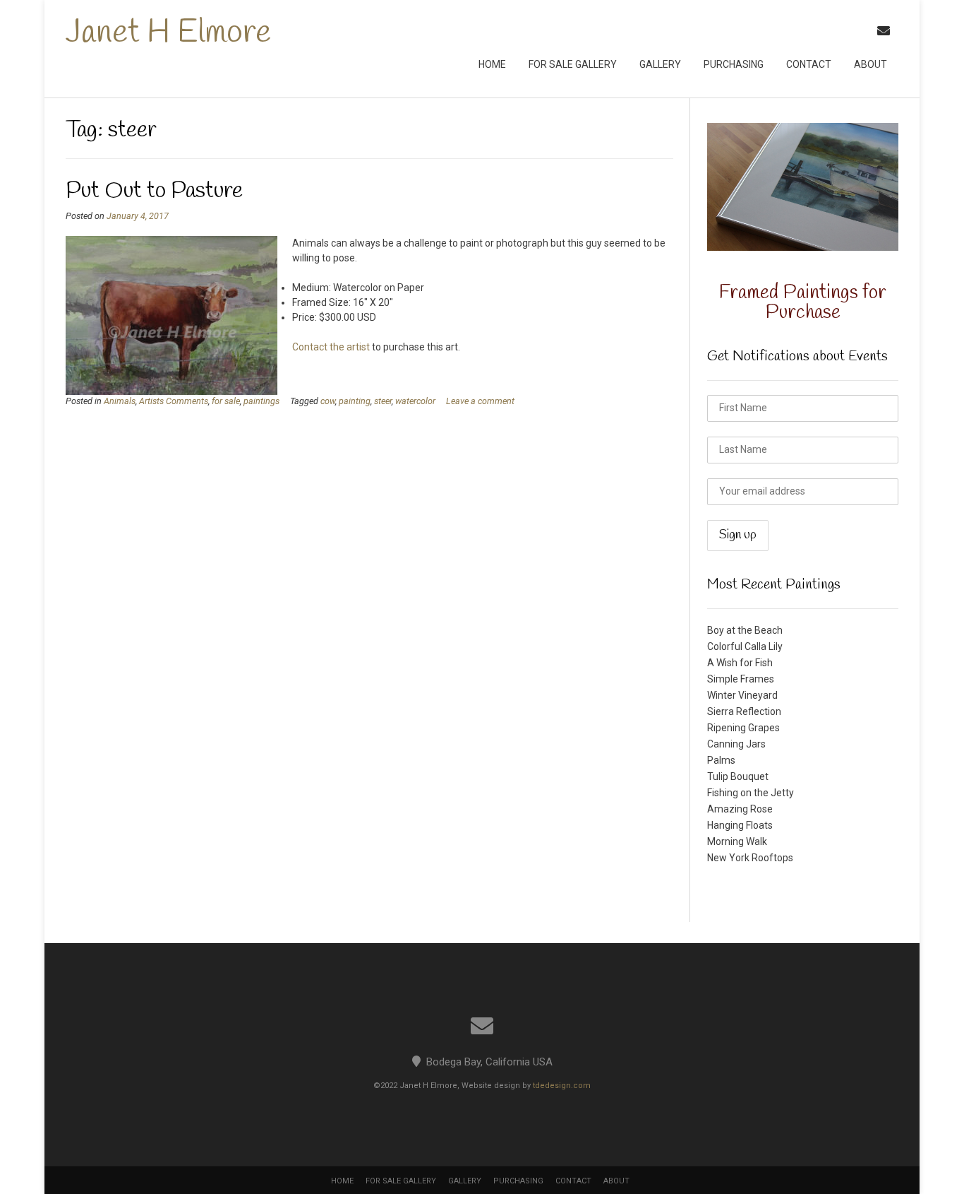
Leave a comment (480, 401)
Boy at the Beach (745, 630)
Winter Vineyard (742, 695)
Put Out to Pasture (154, 191)
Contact (808, 64)
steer (383, 401)
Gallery (660, 64)
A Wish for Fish (740, 662)
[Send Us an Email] (883, 30)
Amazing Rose (740, 809)
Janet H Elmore (168, 33)
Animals (119, 401)
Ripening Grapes (743, 727)
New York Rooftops (750, 857)
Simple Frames (740, 679)
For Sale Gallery (573, 64)
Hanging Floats (740, 825)
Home (492, 64)
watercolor (415, 401)
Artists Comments (173, 401)
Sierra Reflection (744, 711)
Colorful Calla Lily (745, 646)
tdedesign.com (562, 1085)
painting (354, 401)
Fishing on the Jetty (750, 792)
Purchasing (734, 64)
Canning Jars (736, 744)
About (870, 64)
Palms (721, 760)
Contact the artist (331, 347)
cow (327, 401)
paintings (261, 401)
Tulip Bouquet (738, 776)
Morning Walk (737, 841)
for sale (226, 401)
